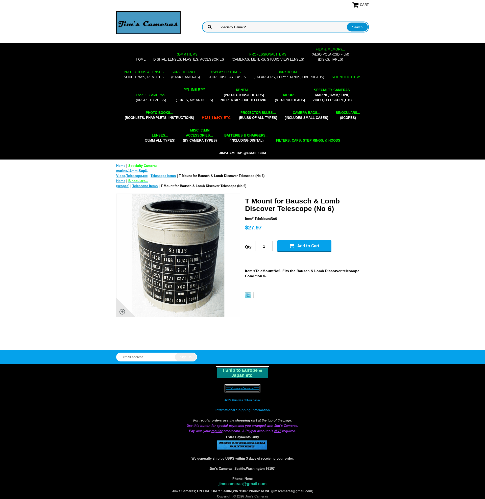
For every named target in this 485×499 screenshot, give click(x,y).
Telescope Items (163, 176)
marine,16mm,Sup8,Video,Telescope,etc (332, 95)
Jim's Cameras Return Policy (242, 400)
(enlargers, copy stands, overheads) (289, 74)
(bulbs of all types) (258, 115)
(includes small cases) (306, 115)
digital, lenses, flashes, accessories (188, 56)
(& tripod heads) (290, 97)
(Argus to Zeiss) (151, 97)
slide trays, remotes (144, 74)
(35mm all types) (160, 138)
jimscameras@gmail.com (242, 153)
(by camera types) (200, 135)
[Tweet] (248, 297)
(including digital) (246, 138)
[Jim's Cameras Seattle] (148, 22)
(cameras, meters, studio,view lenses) (268, 56)
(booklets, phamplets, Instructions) (159, 115)
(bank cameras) (185, 74)
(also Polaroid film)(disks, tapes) (330, 54)
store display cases (226, 74)
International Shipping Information (242, 410)
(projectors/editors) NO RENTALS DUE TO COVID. (244, 95)
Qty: (249, 247)
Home (141, 59)
